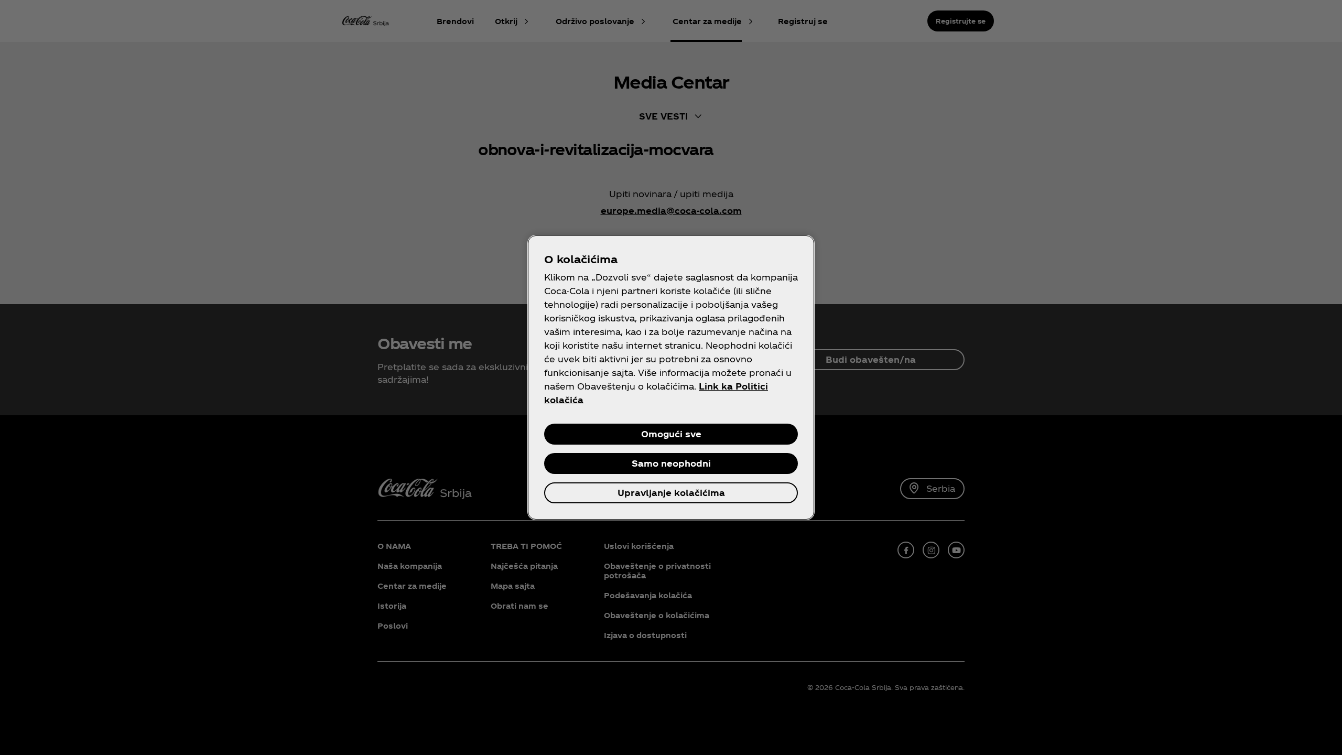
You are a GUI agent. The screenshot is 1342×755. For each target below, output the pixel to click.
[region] (671, 377)
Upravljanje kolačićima (671, 493)
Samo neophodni (671, 463)
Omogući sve (671, 434)
